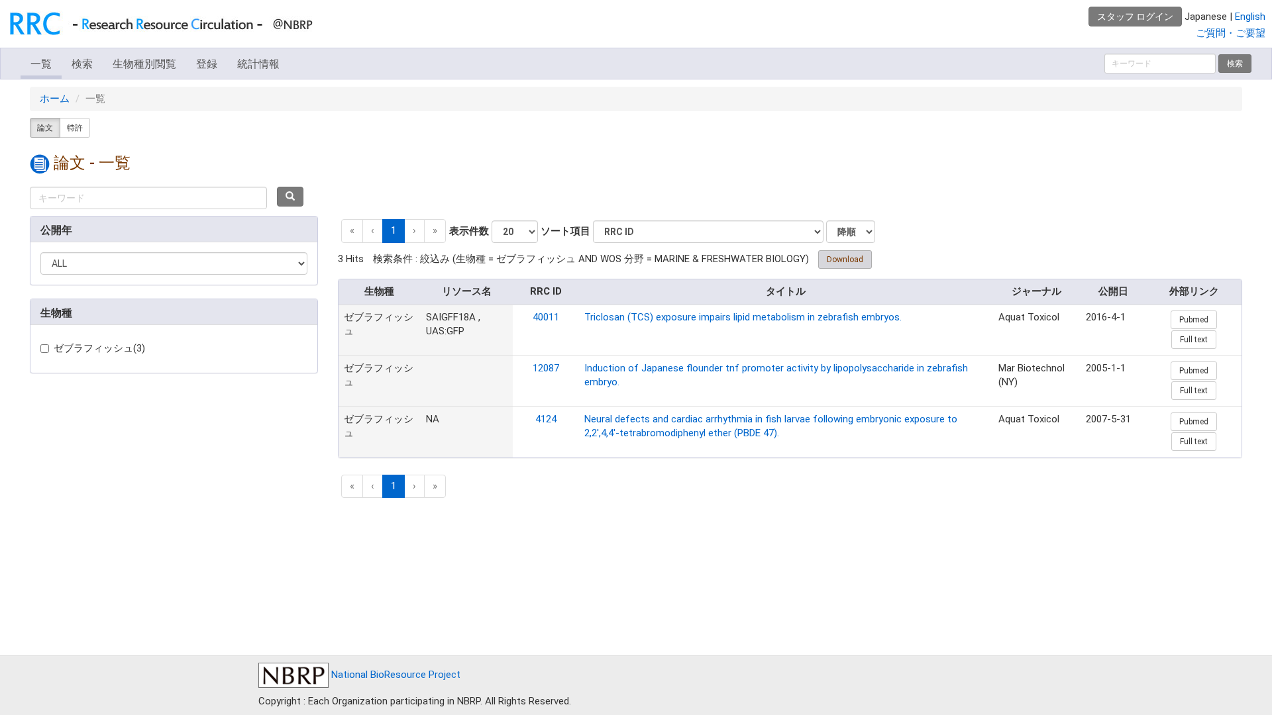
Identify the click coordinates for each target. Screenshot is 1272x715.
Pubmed (1193, 319)
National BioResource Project (394, 675)
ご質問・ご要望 (1230, 33)
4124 (545, 419)
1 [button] (393, 230)
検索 (82, 64)
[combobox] (148, 198)
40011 (546, 317)
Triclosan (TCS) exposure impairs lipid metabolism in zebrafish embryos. (743, 317)
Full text (1194, 339)
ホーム (55, 99)
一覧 (41, 64)
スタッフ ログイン (1135, 16)
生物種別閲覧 (144, 64)
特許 (75, 127)
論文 (45, 127)
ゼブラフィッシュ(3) (99, 348)
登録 (206, 64)
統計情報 (258, 64)
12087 (546, 368)
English (1250, 17)
